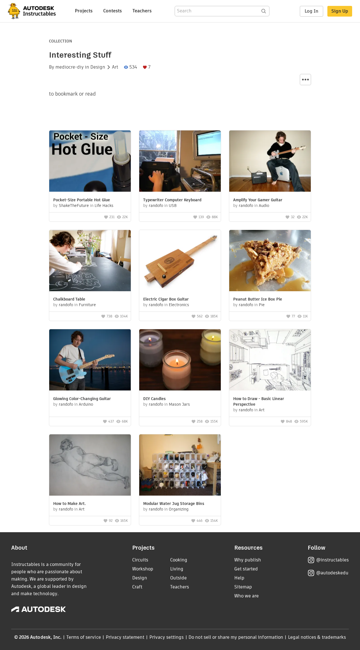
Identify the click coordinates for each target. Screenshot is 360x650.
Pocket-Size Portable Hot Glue (81, 200)
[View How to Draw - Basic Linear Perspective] (270, 360)
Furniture (87, 305)
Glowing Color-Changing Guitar (82, 398)
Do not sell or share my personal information (235, 637)
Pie (262, 305)
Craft (137, 587)
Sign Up (339, 11)
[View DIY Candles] (180, 360)
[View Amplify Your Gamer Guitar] (270, 161)
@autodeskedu (332, 573)
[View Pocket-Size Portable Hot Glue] (90, 161)
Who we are (246, 596)
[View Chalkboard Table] (90, 261)
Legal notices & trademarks (317, 637)
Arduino (86, 404)
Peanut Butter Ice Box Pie (257, 299)
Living (176, 569)
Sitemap (243, 587)
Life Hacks (103, 205)
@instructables (332, 560)
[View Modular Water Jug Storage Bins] (180, 465)
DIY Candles (154, 398)
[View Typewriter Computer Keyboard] (180, 161)
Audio (264, 205)
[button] (305, 79)
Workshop (142, 569)
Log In (311, 11)
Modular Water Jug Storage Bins (173, 503)
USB (173, 205)
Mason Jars (179, 404)
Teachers (142, 11)
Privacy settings (166, 637)
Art (115, 67)
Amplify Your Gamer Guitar (257, 200)
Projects (84, 11)
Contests (112, 11)
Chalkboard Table (69, 299)
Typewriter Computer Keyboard (172, 200)
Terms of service (83, 637)
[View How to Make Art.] (90, 465)
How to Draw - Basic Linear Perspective (258, 401)
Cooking (178, 560)
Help (239, 578)
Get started (246, 569)
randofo (156, 205)
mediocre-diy (69, 67)
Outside (178, 578)
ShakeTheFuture (74, 205)
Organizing (178, 509)
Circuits (140, 560)
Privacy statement (125, 637)
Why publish (247, 560)
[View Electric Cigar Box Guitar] (180, 261)
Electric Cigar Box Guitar (166, 299)
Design (97, 67)
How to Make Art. (69, 503)
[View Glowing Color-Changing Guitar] (90, 360)
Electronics (179, 305)
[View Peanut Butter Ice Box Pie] (270, 261)
